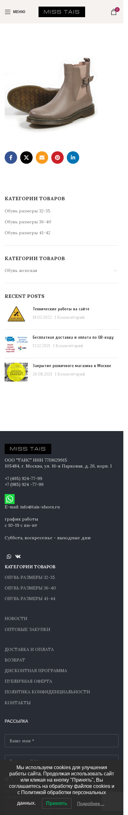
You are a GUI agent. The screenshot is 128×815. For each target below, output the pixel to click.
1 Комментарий (70, 317)
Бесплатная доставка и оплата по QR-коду (73, 337)
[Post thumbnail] (16, 315)
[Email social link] (42, 157)
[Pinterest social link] (57, 157)
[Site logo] (62, 11)
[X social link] (26, 157)
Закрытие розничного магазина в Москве (72, 365)
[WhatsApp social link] (9, 556)
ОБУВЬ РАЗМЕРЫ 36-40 (30, 588)
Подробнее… (90, 803)
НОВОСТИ (16, 618)
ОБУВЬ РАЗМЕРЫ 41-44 (30, 598)
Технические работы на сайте (61, 309)
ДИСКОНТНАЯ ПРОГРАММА (36, 670)
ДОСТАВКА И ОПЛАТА (29, 649)
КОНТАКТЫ (18, 703)
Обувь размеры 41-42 (27, 232)
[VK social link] (18, 556)
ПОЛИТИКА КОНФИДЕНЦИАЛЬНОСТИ (47, 692)
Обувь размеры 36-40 (28, 222)
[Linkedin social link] (73, 157)
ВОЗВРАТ (15, 660)
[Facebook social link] (11, 157)
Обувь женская (21, 270)
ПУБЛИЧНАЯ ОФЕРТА (28, 681)
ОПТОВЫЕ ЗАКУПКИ (27, 629)
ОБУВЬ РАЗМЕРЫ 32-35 (30, 577)
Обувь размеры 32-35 (27, 211)
